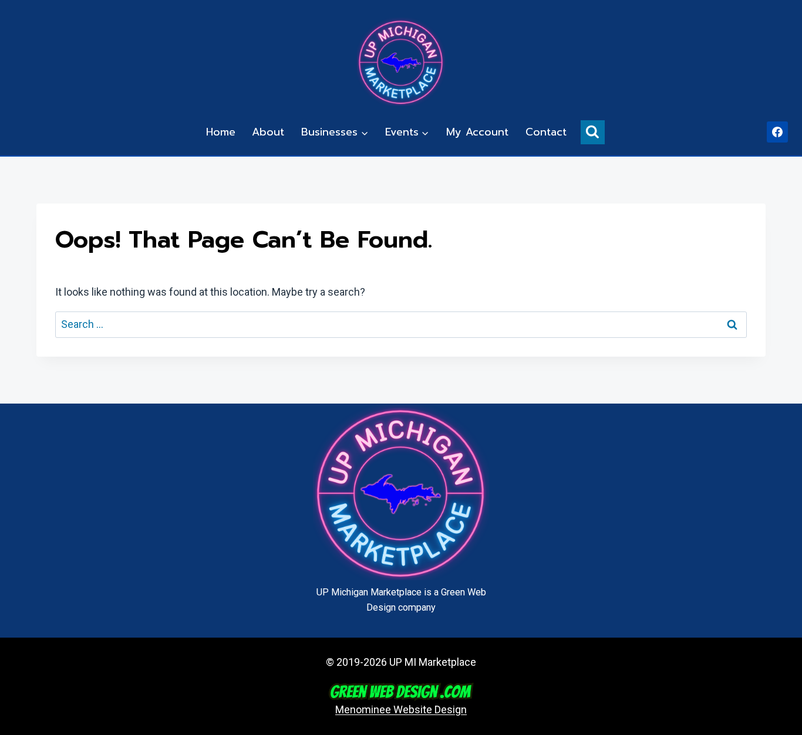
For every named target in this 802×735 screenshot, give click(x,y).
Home (220, 132)
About (268, 132)
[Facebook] (777, 132)
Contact (546, 132)
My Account (477, 132)
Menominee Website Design (401, 709)
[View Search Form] (593, 132)
